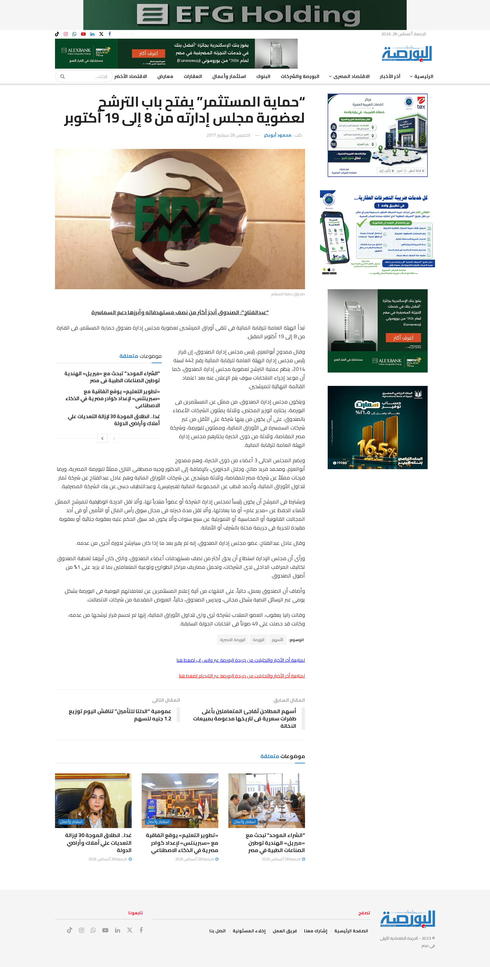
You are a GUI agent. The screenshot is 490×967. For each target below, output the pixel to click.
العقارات (193, 76)
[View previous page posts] (114, 438)
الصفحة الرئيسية (351, 931)
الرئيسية (423, 76)
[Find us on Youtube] (83, 34)
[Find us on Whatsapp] (74, 34)
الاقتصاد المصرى (351, 76)
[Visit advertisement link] (245, 15)
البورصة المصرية (232, 639)
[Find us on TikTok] (57, 34)
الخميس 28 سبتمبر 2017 (228, 135)
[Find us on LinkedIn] (92, 34)
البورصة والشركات (300, 76)
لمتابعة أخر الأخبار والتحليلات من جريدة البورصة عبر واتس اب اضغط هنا (241, 660)
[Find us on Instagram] (66, 34)
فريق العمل (285, 931)
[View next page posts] (102, 438)
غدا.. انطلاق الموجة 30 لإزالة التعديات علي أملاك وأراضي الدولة (114, 420)
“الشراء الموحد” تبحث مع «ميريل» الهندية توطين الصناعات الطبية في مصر (112, 377)
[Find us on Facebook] (109, 34)
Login (125, 34)
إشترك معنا (315, 931)
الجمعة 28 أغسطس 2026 (281, 859)
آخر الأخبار (390, 76)
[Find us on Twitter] (101, 34)
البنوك (263, 76)
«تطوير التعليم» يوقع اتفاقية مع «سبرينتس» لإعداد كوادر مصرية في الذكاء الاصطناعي (112, 398)
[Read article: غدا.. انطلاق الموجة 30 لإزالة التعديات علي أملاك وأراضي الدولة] (93, 800)
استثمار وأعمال (229, 76)
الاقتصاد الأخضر (130, 76)
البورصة (258, 639)
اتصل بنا (217, 931)
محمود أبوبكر (277, 135)
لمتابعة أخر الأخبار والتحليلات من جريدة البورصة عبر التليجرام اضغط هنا (242, 675)
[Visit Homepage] (408, 53)
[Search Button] (60, 76)
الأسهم (277, 639)
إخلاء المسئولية (249, 931)
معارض (165, 76)
